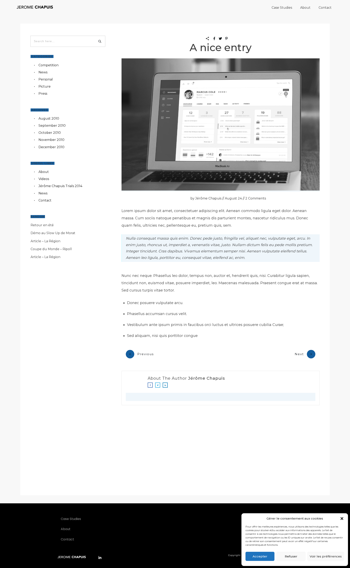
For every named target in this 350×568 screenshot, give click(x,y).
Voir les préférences (326, 556)
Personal (45, 79)
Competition (48, 65)
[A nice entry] (221, 125)
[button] (342, 519)
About (43, 172)
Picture (44, 86)
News (42, 72)
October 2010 (49, 133)
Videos (43, 179)
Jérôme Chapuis (206, 378)
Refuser (291, 556)
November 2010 (51, 140)
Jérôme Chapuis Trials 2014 (60, 186)
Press (42, 93)
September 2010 (52, 126)
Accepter (260, 556)
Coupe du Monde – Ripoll (51, 249)
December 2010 (51, 147)
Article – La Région (45, 241)
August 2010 (48, 118)
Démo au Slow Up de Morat (53, 233)
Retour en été (42, 225)
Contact (44, 200)
